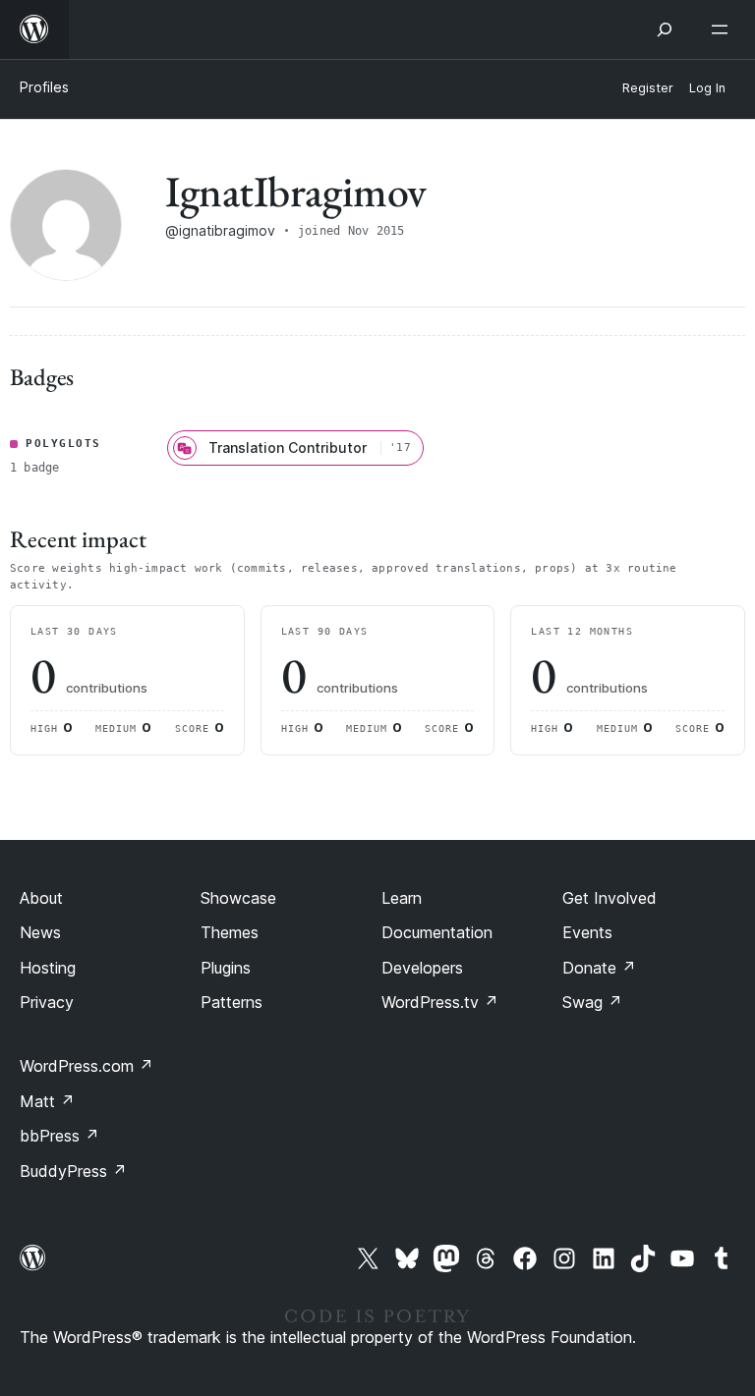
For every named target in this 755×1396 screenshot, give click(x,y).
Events (587, 932)
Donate (599, 967)
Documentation (437, 932)
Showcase (238, 898)
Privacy (47, 1002)
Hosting (48, 967)
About (41, 898)
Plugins (226, 967)
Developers (422, 967)
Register (647, 88)
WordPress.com (86, 1066)
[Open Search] (664, 29)
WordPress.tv (439, 1002)
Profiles (44, 87)
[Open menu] (723, 29)
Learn (401, 898)
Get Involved (609, 898)
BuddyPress (73, 1171)
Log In (707, 88)
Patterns (231, 1002)
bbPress (59, 1135)
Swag (592, 1002)
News (40, 932)
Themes (230, 932)
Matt (47, 1101)
